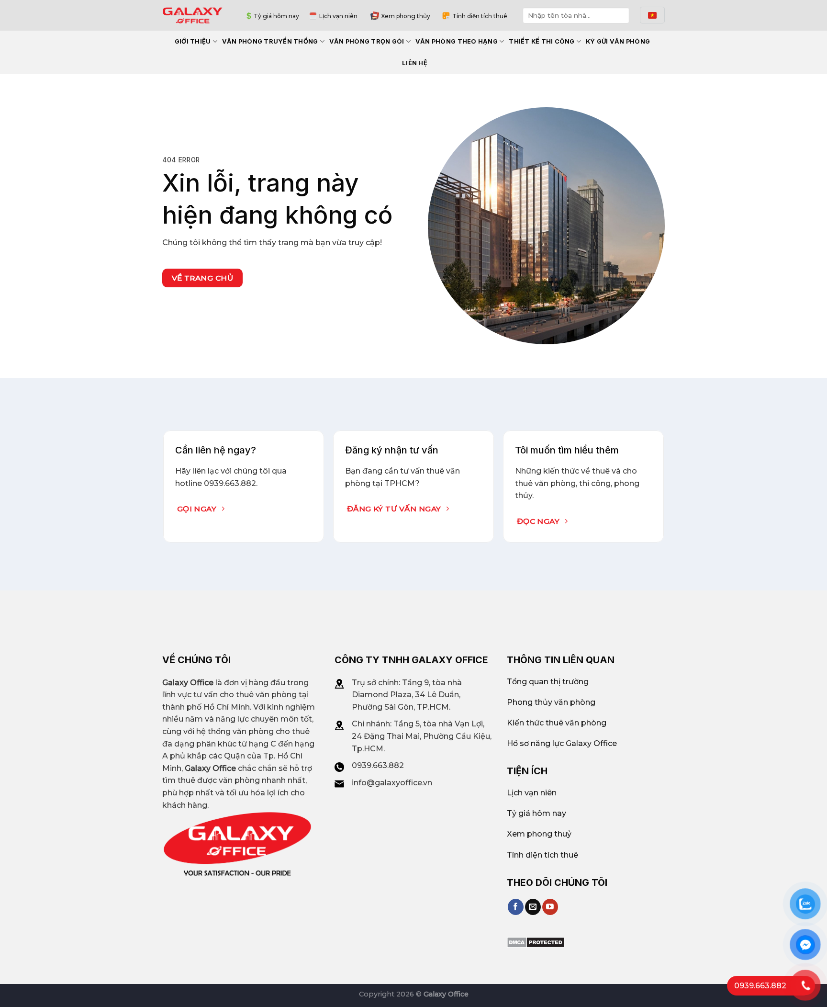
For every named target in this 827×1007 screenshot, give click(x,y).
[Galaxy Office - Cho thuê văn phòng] (193, 15)
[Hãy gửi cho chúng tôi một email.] (533, 907)
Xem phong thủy (405, 16)
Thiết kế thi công (541, 41)
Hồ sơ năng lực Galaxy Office (562, 743)
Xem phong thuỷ (539, 833)
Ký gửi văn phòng (618, 41)
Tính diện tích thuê (479, 16)
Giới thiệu (193, 41)
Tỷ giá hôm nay (276, 16)
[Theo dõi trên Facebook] (516, 907)
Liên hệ (414, 63)
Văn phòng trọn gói (366, 41)
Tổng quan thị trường (548, 681)
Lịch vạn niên (338, 16)
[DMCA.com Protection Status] (536, 941)
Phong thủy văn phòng (551, 702)
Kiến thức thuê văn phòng (556, 722)
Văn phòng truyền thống (270, 41)
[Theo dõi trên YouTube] (550, 907)
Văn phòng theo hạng (456, 41)
